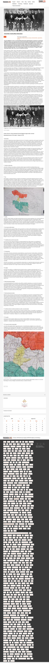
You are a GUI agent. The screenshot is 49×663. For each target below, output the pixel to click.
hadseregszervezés (18, 592)
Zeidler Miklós (21, 471)
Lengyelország (5, 517)
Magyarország (15, 510)
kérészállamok (31, 583)
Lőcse (16, 622)
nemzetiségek (18, 624)
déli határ (4, 476)
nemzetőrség (30, 542)
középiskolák (16, 487)
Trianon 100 (16, 498)
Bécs (22, 567)
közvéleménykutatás (15, 528)
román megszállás (18, 585)
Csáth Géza (11, 455)
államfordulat (14, 444)
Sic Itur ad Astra (20, 501)
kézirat (12, 576)
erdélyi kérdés (23, 453)
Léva (29, 446)
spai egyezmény (25, 517)
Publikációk (26, 3)
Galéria (33, 1)
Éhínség (11, 462)
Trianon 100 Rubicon (6, 471)
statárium (15, 558)
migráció (17, 503)
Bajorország (24, 446)
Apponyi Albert (27, 485)
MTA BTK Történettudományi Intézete (15, 551)
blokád (4, 544)
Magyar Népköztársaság (6, 512)
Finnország (27, 526)
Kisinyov (27, 446)
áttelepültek (8, 476)
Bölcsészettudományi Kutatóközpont (7, 478)
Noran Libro (19, 622)
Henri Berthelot (21, 647)
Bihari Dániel (9, 503)
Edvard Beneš (9, 487)
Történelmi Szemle (5, 633)
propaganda (13, 658)
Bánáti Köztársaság (11, 494)
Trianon (5, 638)
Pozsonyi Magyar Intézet (6, 615)
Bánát (4, 558)
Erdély (22, 585)
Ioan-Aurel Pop (5, 608)
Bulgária (4, 453)
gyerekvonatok (20, 528)
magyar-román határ (6, 551)
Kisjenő (16, 462)
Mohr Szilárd (7, 544)
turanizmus (9, 576)
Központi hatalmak (14, 638)
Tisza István (29, 633)
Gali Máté (18, 476)
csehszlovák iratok (27, 535)
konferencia (5, 487)
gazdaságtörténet (12, 469)
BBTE (16, 501)
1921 (32, 633)
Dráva (13, 592)
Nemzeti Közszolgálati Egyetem (25, 462)
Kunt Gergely (5, 656)
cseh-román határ (5, 485)
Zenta (17, 633)
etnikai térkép (22, 455)
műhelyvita (30, 455)
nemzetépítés (15, 526)
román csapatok (14, 649)
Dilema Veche (31, 535)
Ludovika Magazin (31, 638)
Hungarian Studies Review (10, 510)
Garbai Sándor (5, 503)
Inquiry (30, 37)
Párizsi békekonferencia (19, 446)
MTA (10, 476)
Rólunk (18, 1)
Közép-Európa (10, 640)
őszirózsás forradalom (13, 446)
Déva (6, 574)
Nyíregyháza (5, 585)
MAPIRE (4, 567)
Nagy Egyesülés (19, 544)
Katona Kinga (5, 455)
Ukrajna (7, 444)
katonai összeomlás (23, 574)
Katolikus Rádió (30, 576)
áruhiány (15, 576)
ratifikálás (28, 549)
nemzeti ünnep (24, 528)
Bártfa (4, 549)
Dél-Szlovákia (26, 519)
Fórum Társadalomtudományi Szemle (11, 560)
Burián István (20, 633)
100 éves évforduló (5, 526)
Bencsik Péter (29, 551)
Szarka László (18, 558)
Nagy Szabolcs (17, 517)
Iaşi (21, 460)
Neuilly (9, 601)
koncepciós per (14, 519)
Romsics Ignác (10, 558)
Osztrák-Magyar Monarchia (25, 608)
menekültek (29, 590)
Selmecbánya (13, 485)
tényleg (22, 494)
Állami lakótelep (20, 590)
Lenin (27, 471)
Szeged (16, 583)
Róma (27, 615)
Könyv (25, 617)
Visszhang (20, 3)
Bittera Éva (18, 647)
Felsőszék (5, 592)
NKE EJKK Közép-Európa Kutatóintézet (14, 512)
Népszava (22, 478)
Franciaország (27, 622)
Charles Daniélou (18, 574)
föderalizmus (15, 455)
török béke (32, 444)
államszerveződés (18, 549)
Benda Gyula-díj (25, 631)
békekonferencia (22, 649)
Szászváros (26, 494)
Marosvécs (22, 617)
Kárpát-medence (29, 606)
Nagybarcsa (17, 599)
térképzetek (28, 658)
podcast (8, 528)
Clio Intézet (23, 622)
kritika (14, 656)
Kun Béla (31, 574)
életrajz (11, 528)
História (18, 615)
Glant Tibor (20, 37)
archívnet (11, 453)
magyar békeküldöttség (28, 601)
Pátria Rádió (19, 583)
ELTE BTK (18, 460)
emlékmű (30, 567)
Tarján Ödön (14, 606)
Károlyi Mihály (13, 599)
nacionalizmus (13, 517)
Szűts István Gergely (23, 549)
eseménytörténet (29, 512)
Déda (29, 476)
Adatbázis (14, 3)
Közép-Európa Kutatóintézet (18, 601)
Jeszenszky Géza (13, 503)
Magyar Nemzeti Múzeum (15, 567)
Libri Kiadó (23, 638)
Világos (4, 649)
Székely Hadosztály (12, 583)
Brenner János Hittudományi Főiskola (26, 544)
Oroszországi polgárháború (8, 519)
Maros (14, 633)
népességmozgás (22, 592)
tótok (9, 551)
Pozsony (32, 658)
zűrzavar (13, 622)
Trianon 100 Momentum (16, 471)
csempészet (32, 544)
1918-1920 (5, 528)
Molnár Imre (14, 476)
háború (4, 519)
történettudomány (19, 638)
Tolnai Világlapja (9, 622)
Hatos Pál (18, 606)
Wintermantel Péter (10, 535)
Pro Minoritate (28, 599)
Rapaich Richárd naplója (13, 460)
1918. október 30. (22, 560)
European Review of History (6, 624)
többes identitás (25, 606)
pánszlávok (20, 462)
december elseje (9, 658)
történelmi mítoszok (27, 647)
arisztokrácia (5, 510)
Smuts (19, 542)
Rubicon (25, 585)
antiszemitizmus (14, 544)
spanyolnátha (5, 631)
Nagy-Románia (22, 551)
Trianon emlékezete (6, 599)
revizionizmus (24, 469)
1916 (20, 512)
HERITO (18, 455)
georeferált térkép (30, 608)
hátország (19, 478)
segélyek (20, 567)
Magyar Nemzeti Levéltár (30, 617)
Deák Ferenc (18, 656)
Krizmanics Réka (10, 606)
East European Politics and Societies (22, 658)
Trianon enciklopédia (24, 512)
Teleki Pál (13, 542)
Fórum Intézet (16, 590)
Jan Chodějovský (5, 606)
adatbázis (32, 453)
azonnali (7, 649)
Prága (12, 526)
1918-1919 (29, 528)
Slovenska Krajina (29, 640)
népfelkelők (9, 460)
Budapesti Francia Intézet (10, 656)
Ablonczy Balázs (7, 617)
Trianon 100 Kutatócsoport (9, 524)
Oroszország (5, 560)
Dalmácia (21, 606)
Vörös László (5, 647)
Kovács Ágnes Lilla (31, 501)
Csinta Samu (5, 576)
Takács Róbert (9, 608)
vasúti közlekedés (25, 633)
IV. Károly (24, 599)
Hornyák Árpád (30, 592)
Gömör (9, 599)
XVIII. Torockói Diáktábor (22, 615)
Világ (27, 476)
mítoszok (11, 624)
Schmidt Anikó (18, 519)
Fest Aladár (30, 519)
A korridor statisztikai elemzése (13, 34)
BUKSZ (27, 501)
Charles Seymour (25, 37)
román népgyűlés (5, 601)
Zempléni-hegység (28, 453)
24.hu (20, 494)
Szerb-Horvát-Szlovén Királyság (11, 501)
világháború (23, 510)
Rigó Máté (27, 592)
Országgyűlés (5, 460)
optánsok (26, 551)
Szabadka (24, 501)
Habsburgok (9, 542)
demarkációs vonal (10, 633)
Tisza (10, 549)
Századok (28, 583)
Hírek (23, 1)
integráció (10, 649)
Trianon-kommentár (16, 5)
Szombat (19, 510)
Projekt (13, 1)
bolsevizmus (18, 444)
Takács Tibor (15, 631)
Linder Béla (28, 469)
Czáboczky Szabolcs (23, 444)
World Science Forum (6, 640)
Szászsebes (23, 526)
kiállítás (13, 462)
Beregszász (27, 487)
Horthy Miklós (26, 455)
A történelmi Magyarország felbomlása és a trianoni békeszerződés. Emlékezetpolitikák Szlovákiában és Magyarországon (16, 533)
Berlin (8, 455)
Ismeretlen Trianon (14, 608)
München (9, 585)
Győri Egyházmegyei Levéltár (13, 615)
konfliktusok (30, 471)
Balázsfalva (24, 590)
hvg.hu (25, 624)
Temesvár (24, 485)
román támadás (5, 622)
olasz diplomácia (27, 510)
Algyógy (12, 590)
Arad (12, 487)
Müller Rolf (16, 542)
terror (30, 510)
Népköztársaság (26, 567)
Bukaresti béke (26, 638)
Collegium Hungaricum (13, 585)
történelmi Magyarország (6, 462)
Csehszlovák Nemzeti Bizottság (7, 590)
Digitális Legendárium (19, 535)
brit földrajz (7, 453)
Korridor (18, 38)
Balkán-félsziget (31, 549)
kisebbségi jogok (16, 494)
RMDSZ (32, 460)
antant (4, 574)
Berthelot (30, 533)
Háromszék (14, 535)
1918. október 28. (27, 560)
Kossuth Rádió (23, 601)
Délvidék (30, 526)
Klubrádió (7, 558)
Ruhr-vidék (11, 592)
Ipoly (25, 640)
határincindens (24, 503)
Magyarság (17, 469)
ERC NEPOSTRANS (28, 558)
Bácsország (22, 519)
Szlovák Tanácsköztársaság (6, 446)
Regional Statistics (14, 478)
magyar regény (9, 638)
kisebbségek (20, 503)
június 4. (17, 640)
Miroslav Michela (23, 487)
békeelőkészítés (23, 558)
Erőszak (10, 526)
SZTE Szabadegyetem (25, 656)
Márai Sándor (12, 601)
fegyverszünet (14, 453)
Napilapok (18, 576)
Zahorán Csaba (19, 485)
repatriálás (17, 560)
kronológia (21, 517)
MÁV (24, 471)
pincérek (22, 624)
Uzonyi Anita (28, 460)
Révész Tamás (10, 471)
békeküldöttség (26, 576)
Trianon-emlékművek (9, 567)
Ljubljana (24, 476)
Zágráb (19, 526)
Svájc (7, 592)
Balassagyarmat (30, 631)
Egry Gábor (21, 476)
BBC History (5, 658)
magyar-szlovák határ (31, 494)
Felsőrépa (28, 574)
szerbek (21, 656)
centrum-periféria (23, 583)
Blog (26, 1)
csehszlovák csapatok (6, 494)
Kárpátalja (14, 574)
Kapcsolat (31, 3)
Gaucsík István (19, 453)
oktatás (4, 444)
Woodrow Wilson (22, 576)
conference (28, 585)
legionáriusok (18, 649)
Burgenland (15, 624)
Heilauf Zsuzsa (31, 647)
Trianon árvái (20, 599)
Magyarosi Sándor (29, 503)
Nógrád (16, 658)
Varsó (22, 535)
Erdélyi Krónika (5, 535)
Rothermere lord (5, 501)
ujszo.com (5, 469)
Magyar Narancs (10, 574)
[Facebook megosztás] (4, 386)
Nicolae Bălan (31, 560)
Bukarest (33, 558)
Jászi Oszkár (9, 485)
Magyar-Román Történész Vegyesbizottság (15, 617)
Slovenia (14, 640)
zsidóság (19, 487)
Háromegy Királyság (30, 517)
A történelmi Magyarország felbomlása (11, 647)
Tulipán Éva (31, 656)
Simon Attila (9, 517)
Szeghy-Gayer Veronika (10, 631)
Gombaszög (7, 549)
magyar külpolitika (19, 608)
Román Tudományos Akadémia (25, 542)
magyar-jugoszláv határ (6, 583)
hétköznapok (28, 444)
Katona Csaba (28, 624)
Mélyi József (24, 460)
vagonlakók (8, 469)
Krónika (29, 1)
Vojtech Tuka (20, 469)
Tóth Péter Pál (27, 649)
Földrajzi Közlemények (21, 640)
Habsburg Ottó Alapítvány (20, 631)
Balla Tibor (14, 549)
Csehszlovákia (34, 37)
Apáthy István (29, 478)
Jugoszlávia (39, 37)
